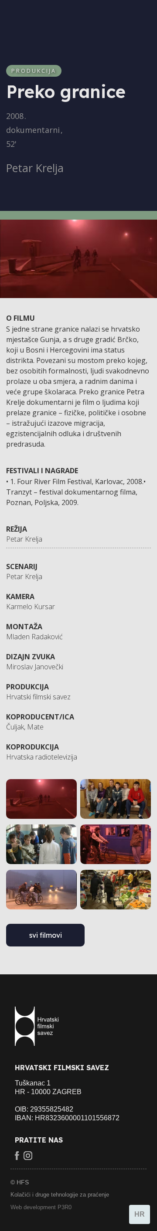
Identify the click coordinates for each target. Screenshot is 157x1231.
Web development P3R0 (41, 1207)
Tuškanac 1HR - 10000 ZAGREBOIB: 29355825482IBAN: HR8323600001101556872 (67, 1100)
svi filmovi (45, 935)
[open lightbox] (41, 799)
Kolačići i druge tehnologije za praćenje (59, 1194)
